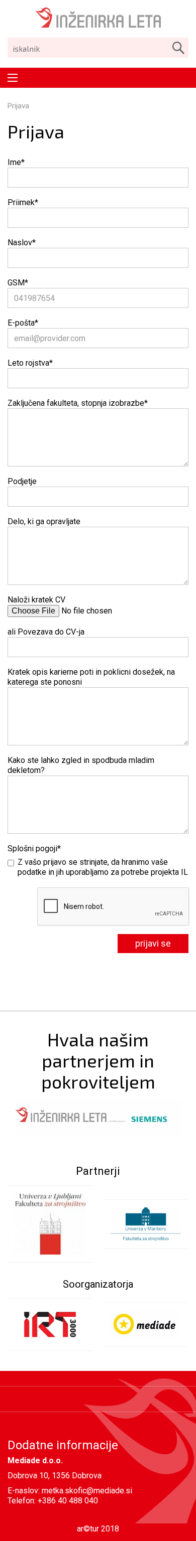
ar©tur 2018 (98, 1528)
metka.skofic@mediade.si (87, 1490)
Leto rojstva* (30, 363)
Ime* (16, 162)
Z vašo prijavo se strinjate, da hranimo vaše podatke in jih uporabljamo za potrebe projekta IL (103, 867)
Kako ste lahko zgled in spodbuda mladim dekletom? (81, 765)
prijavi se (153, 943)
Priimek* (23, 202)
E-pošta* (23, 323)
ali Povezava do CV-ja (46, 632)
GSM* (18, 282)
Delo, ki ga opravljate (44, 521)
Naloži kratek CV (36, 599)
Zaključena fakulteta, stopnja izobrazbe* (78, 403)
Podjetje (22, 481)
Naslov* (22, 242)
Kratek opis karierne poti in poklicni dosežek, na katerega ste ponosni (91, 677)
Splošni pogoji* (34, 848)
